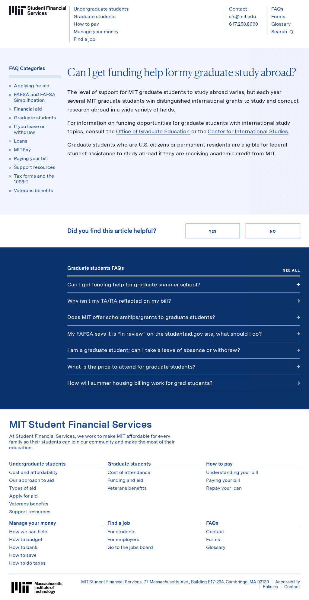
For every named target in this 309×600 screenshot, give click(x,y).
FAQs (277, 9)
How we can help (28, 531)
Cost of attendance (128, 472)
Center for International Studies (248, 131)
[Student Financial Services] (37, 10)
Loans (20, 141)
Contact (238, 9)
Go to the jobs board (130, 547)
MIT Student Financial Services (80, 424)
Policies (270, 586)
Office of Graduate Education (153, 131)
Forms (278, 16)
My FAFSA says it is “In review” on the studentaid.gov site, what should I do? (165, 334)
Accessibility (287, 581)
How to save (23, 555)
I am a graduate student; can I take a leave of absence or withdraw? (153, 350)
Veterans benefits (33, 190)
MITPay (22, 150)
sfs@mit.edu (242, 16)
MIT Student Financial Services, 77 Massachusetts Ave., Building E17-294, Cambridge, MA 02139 (175, 581)
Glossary (281, 24)
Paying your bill (31, 158)
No (273, 231)
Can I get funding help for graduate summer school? (133, 284)
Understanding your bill (232, 472)
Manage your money (32, 523)
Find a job (118, 523)
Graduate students (35, 118)
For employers (123, 539)
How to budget (26, 539)
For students (121, 531)
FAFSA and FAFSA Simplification (35, 97)
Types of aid (22, 488)
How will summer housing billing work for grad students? (140, 383)
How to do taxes (27, 563)
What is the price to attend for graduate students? (131, 366)
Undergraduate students (37, 464)
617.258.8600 (243, 24)
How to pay (219, 464)
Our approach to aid (31, 480)
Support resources (34, 167)
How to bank (23, 547)
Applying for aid (31, 86)
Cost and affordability (33, 472)
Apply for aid (23, 496)
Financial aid (28, 109)
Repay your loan (224, 488)
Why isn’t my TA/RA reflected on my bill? (119, 301)
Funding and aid (125, 480)
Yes (213, 231)
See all (291, 270)
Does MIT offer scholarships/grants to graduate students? (141, 317)
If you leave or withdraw (29, 129)
